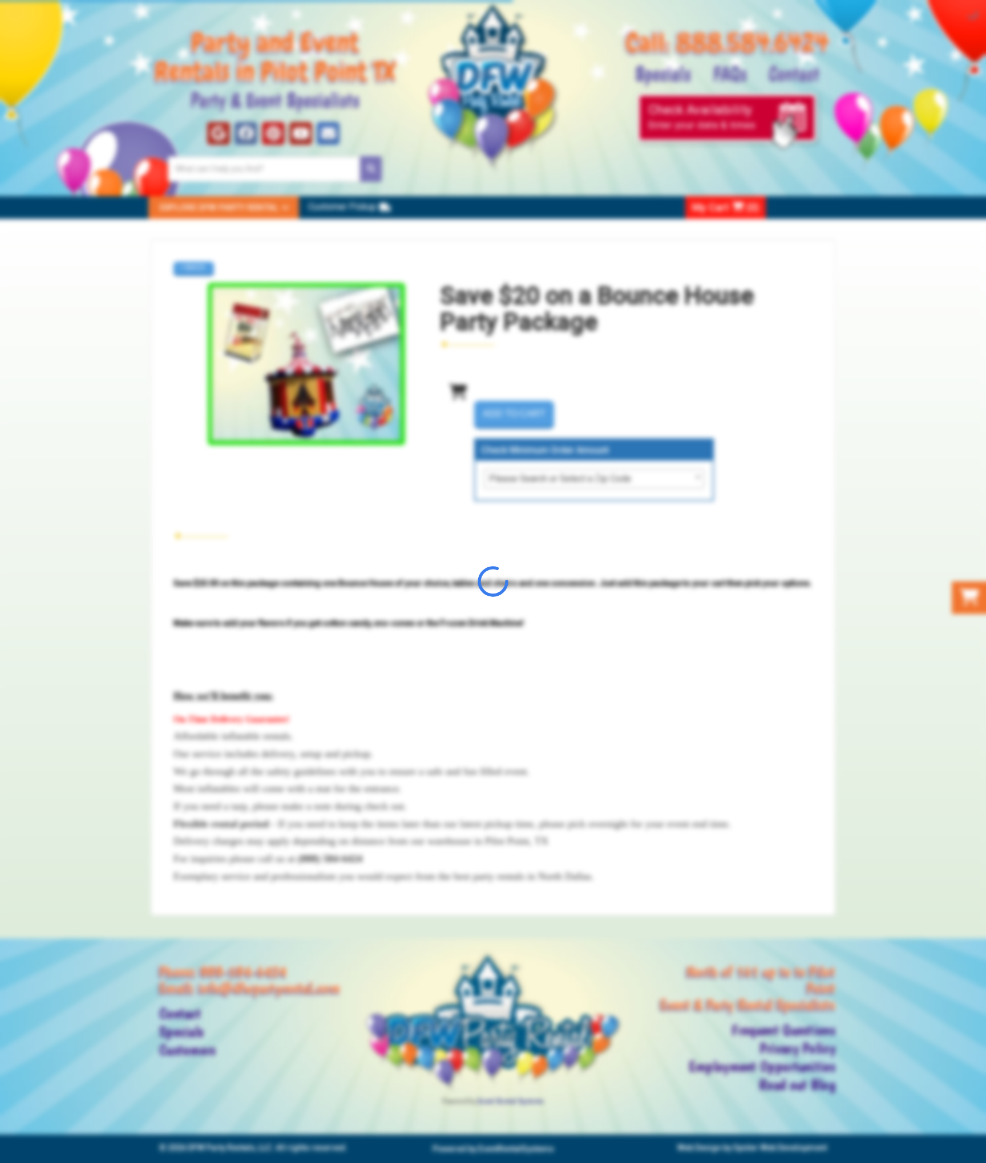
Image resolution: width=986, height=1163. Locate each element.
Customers (187, 1050)
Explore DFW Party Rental (219, 207)
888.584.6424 (752, 42)
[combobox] (594, 479)
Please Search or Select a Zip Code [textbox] (560, 478)
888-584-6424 (243, 971)
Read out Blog (797, 1085)
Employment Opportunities (762, 1067)
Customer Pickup (342, 206)
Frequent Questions (783, 1030)
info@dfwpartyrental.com (269, 988)
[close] (976, 1147)
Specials (663, 72)
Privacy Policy (797, 1048)
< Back (192, 267)
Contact (794, 72)
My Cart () (725, 207)
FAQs (730, 72)
